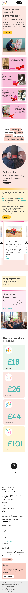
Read (4, 183)
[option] (14, 241)
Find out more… (7, 559)
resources (23, 200)
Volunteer (4, 534)
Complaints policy (7, 591)
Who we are (5, 539)
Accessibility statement (8, 589)
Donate (19, 3)
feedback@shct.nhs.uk (11, 519)
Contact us (5, 543)
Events (3, 532)
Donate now (7, 32)
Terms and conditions (8, 586)
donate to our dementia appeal (12, 197)
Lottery (4, 530)
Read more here (8, 308)
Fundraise (4, 528)
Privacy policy (6, 588)
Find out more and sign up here (13, 257)
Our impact (5, 537)
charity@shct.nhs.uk (7, 497)
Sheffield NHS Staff (7, 541)
